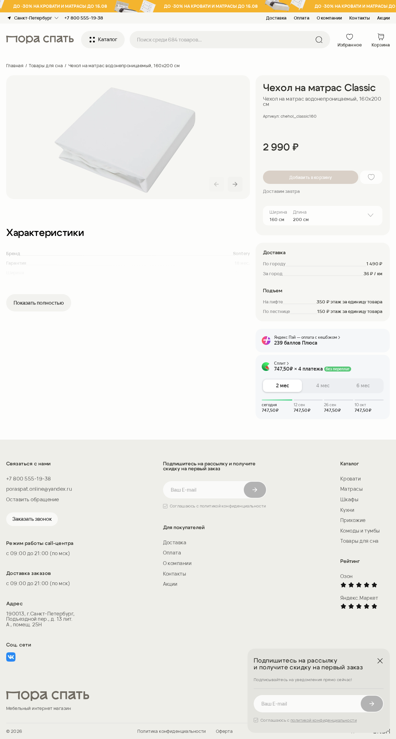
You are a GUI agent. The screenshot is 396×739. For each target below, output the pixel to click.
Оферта (224, 731)
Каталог (107, 39)
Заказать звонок (32, 518)
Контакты (359, 18)
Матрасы (351, 488)
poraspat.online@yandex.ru (39, 489)
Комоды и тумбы (360, 530)
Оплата (301, 18)
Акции (383, 18)
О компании (329, 18)
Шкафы (349, 499)
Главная (15, 65)
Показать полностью (39, 302)
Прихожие (353, 520)
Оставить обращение (32, 499)
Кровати (350, 478)
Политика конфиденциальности (171, 731)
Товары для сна (46, 65)
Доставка (276, 18)
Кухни (347, 509)
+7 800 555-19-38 (28, 479)
